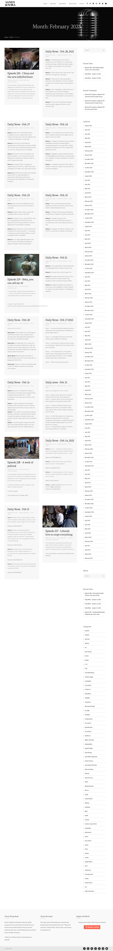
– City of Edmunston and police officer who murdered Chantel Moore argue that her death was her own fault (59, 135)
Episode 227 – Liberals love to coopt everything (59, 532)
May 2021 (87, 386)
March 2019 (88, 487)
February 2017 (89, 558)
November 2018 (89, 503)
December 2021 (89, 356)
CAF (86, 668)
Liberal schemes (89, 769)
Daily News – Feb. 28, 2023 (59, 51)
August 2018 (88, 516)
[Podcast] (99, 3)
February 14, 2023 (12, 469)
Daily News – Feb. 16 (19, 382)
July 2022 (87, 327)
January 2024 (88, 256)
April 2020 (88, 440)
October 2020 (88, 415)
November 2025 (89, 163)
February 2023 (89, 298)
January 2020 (88, 453)
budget (87, 660)
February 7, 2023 (50, 538)
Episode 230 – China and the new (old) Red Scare (21, 75)
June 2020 (87, 432)
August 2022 (88, 323)
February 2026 (89, 151)
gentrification (88, 727)
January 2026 (88, 155)
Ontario (87, 820)
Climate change (89, 677)
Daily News (62, 3)
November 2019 (89, 457)
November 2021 (89, 361)
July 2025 (87, 180)
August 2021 (88, 373)
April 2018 (88, 533)
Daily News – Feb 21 (56, 257)
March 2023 (88, 293)
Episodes (53, 3)
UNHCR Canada (13, 491)
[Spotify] (93, 3)
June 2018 (87, 524)
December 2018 (89, 499)
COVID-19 (88, 689)
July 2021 (87, 377)
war (86, 887)
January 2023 (88, 302)
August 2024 (88, 226)
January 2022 (88, 352)
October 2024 (88, 218)
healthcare (88, 735)
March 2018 (88, 537)
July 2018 (87, 520)
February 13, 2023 (12, 512)
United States (88, 882)
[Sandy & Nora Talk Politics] (10, 3)
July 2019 (87, 470)
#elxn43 (87, 630)
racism (87, 857)
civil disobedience (89, 672)
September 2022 (89, 319)
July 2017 (87, 545)
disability (87, 698)
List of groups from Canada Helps (18, 495)
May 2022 (87, 335)
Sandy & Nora (88, 862)
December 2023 (89, 260)
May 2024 (87, 239)
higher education (89, 740)
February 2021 (89, 398)
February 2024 (89, 251)
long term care (89, 777)
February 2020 (89, 449)
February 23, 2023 (13, 198)
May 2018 (87, 529)
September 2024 (89, 222)
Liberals (87, 773)
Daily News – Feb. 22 (56, 195)
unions (86, 878)
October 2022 (88, 314)
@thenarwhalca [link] (56, 485)
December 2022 (89, 306)
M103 (86, 782)
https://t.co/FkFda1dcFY (15, 526)
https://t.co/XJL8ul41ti (52, 480)
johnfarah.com (46, 930)
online (86, 815)
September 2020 (89, 419)
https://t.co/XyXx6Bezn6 (15, 560)
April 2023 (88, 289)
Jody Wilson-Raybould (91, 756)
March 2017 (88, 554)
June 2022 (87, 331)
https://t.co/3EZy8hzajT (15, 572)
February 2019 (89, 491)
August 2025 (88, 176)
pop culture (88, 840)
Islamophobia (88, 744)
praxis (86, 845)
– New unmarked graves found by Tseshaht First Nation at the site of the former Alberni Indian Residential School (59, 206)
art (86, 647)
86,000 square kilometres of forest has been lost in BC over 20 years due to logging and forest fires (22, 358)
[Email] (106, 3)
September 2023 (89, 272)
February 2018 (89, 541)
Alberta (87, 643)
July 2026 (87, 130)
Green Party (88, 731)
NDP (86, 811)
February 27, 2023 (12, 127)
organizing (88, 828)
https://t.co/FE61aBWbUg (53, 457)
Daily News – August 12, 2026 (93, 608)
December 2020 (89, 407)
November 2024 (89, 214)
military (87, 803)
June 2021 (87, 382)
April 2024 (88, 243)
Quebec (87, 853)
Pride (86, 849)
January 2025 (88, 205)
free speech (88, 723)
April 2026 (88, 142)
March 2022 (88, 344)
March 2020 (88, 445)
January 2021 (88, 403)
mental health (88, 798)
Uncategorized (12, 82)
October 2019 (88, 461)
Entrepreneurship (90, 706)
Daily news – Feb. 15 (56, 382)
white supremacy (89, 891)
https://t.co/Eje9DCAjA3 (52, 468)
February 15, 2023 (50, 385)
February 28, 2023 (13, 80)
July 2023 (87, 277)
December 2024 (89, 209)
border (87, 656)
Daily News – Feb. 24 (56, 124)
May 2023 (87, 285)
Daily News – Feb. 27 (19, 124)
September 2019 (89, 466)
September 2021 (89, 369)
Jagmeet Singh (88, 748)
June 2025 (87, 184)
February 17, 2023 (50, 323)
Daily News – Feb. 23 (19, 195)
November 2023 (89, 264)
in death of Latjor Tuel (65, 268)
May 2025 (87, 188)
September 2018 (89, 512)
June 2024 (87, 235)
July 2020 (87, 428)
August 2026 (88, 125)
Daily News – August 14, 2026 (93, 74)
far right (87, 710)
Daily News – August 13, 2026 (93, 78)
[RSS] (96, 3)
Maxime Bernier (89, 786)
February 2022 (89, 348)
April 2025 (88, 193)
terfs (86, 866)
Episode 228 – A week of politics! (20, 464)
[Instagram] (90, 3)
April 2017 (88, 550)
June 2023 (87, 281)
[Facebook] (87, 3)
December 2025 (89, 159)
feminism (87, 714)
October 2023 (88, 268)
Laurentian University (91, 765)
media (86, 794)
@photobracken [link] (56, 487)
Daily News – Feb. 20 (19, 320)
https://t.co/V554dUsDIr (15, 545)
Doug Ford (88, 702)
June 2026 (87, 134)
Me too (87, 790)
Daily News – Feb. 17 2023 (59, 320)
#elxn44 (87, 635)
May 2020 (87, 436)
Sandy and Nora (24, 80)
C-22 (86, 664)
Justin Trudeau (89, 761)
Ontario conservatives (91, 824)
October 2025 (88, 167)
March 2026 (88, 146)
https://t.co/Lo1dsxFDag (52, 489)
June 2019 (87, 474)
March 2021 (88, 394)
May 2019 (87, 478)
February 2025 (89, 201)
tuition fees (88, 870)
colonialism (88, 681)
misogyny (87, 807)
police (86, 836)
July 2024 (87, 230)
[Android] (102, 3)
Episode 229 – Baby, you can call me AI (20, 281)
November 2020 (89, 411)
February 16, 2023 (12, 385)
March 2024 (88, 247)
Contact (81, 3)
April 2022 (88, 340)
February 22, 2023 (51, 198)
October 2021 (88, 365)
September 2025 (89, 172)
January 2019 (88, 495)
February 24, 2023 (51, 127)
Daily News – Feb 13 (18, 509)
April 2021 (88, 390)
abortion (87, 639)
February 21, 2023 (12, 286)
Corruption (88, 685)
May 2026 (87, 138)
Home (45, 3)
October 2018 (88, 508)
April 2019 (88, 482)
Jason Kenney (88, 752)
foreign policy (88, 719)
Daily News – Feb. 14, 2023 (59, 440)
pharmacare (88, 832)
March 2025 (88, 197)
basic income (88, 651)
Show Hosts (72, 3)
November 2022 (89, 310)
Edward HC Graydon (90, 94)
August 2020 (88, 424)
